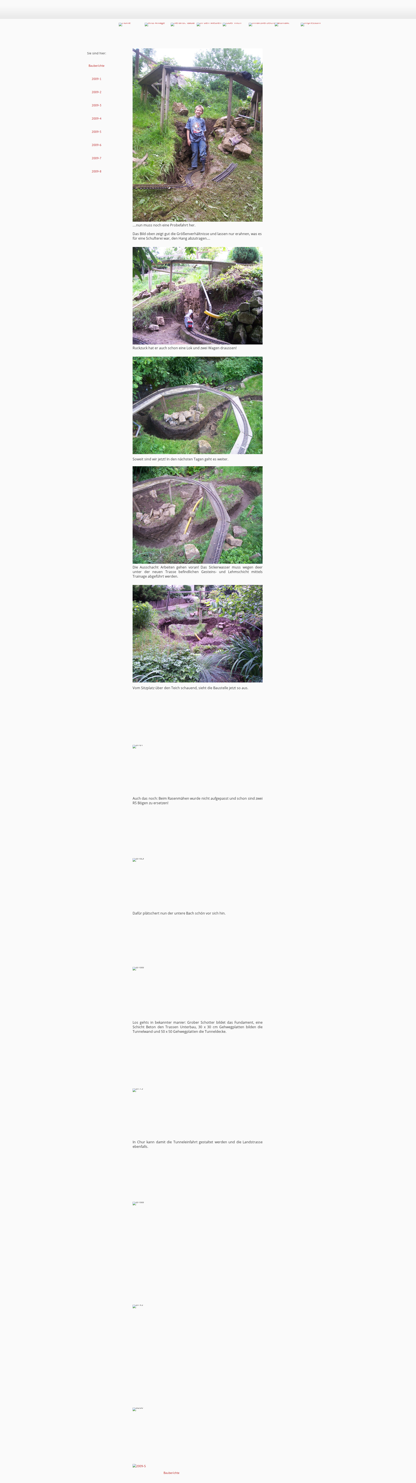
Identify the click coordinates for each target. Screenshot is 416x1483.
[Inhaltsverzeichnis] (264, 24)
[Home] (125, 24)
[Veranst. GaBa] (183, 24)
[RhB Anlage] (155, 24)
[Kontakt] (282, 24)
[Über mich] (232, 24)
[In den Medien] (209, 24)
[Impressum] (311, 24)
